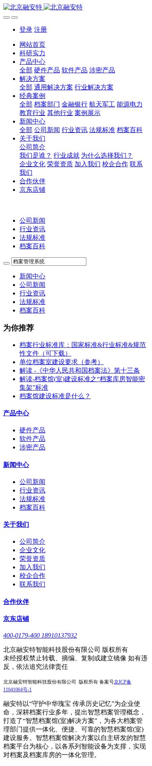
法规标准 (32, 237)
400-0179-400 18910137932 (40, 635)
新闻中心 (32, 276)
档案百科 (32, 246)
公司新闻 (32, 220)
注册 (40, 29)
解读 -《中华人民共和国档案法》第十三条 (79, 370)
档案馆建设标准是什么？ (55, 396)
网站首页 (32, 44)
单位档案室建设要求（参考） (61, 361)
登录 (25, 29)
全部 (25, 70)
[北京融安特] (76, 7)
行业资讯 (32, 229)
